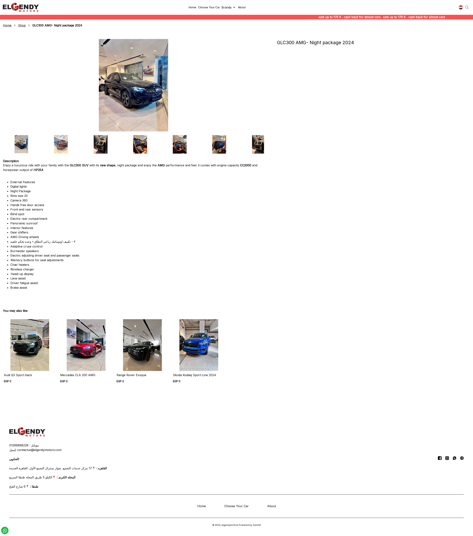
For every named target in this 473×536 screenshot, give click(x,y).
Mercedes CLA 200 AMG (77, 375)
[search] (467, 7)
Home (7, 25)
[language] (461, 7)
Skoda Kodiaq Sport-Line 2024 (194, 375)
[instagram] (447, 458)
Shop (22, 25)
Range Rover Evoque (131, 375)
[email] (462, 458)
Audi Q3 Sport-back (18, 375)
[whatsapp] (454, 458)
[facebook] (440, 458)
